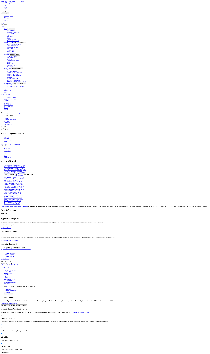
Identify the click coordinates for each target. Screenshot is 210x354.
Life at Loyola (7, 68)
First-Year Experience (12, 69)
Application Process (6, 228)
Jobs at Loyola (7, 124)
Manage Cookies (9, 293)
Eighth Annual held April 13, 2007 (13, 193)
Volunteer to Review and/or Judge (9, 240)
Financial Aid (10, 48)
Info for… (4, 11)
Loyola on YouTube (9, 254)
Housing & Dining (12, 71)
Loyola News (7, 277)
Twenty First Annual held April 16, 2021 (14, 173)
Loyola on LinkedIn (9, 256)
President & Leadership (13, 41)
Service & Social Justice (13, 80)
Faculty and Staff (8, 106)
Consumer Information (10, 290)
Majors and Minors (9, 273)
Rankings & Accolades (13, 32)
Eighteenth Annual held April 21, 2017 (14, 178)
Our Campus (10, 33)
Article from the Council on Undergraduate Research (14, 206)
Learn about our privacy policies (9, 303)
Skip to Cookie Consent (18, 1)
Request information (6, 249)
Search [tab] (5, 17)
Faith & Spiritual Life (12, 78)
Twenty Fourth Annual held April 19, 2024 (15, 168)
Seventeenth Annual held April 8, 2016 (14, 180)
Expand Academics (15, 54)
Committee (7, 150)
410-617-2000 (4, 264)
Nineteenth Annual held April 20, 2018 (14, 177)
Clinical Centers (8, 280)
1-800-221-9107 (14, 264)
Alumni (6, 108)
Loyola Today (7, 140)
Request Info (7, 90)
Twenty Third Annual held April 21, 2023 (15, 170)
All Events (6, 138)
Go (20, 113)
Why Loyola (10, 50)
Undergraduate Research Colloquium (10, 144)
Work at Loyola (8, 103)
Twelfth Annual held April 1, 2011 (13, 187)
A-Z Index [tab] (6, 20)
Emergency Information (10, 282)
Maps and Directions (9, 279)
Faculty (9, 62)
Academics (7, 54)
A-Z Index (6, 276)
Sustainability (10, 36)
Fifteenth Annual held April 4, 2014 (13, 183)
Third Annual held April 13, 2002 (12, 201)
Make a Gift (7, 102)
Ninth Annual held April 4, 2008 (12, 192)
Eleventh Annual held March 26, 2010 (14, 189)
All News (6, 137)
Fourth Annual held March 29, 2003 (13, 199)
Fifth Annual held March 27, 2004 (13, 198)
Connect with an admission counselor (21, 249)
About (5, 29)
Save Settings (4, 352)
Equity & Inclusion (12, 35)
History (9, 38)
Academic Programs (12, 56)
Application (7, 148)
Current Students (8, 105)
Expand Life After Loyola (19, 83)
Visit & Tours (10, 51)
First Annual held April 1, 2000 (12, 204)
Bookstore (6, 121)
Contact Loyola (5, 267)
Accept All (3, 305)
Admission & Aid (8, 42)
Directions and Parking (10, 99)
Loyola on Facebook (9, 251)
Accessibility (7, 292)
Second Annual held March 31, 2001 (13, 202)
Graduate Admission (12, 45)
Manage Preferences (21, 305)
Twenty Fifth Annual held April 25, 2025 (14, 167)
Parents (6, 109)
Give (5, 8)
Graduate (9, 59)
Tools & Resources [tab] (9, 19)
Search (2, 26)
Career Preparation (12, 84)
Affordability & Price (12, 47)
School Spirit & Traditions (14, 75)
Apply (5, 7)
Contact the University (10, 97)
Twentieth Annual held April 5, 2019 (13, 176)
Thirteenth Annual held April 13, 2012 (14, 186)
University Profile (11, 30)
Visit (5, 5)
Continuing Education (13, 60)
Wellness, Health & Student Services (16, 81)
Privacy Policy (7, 289)
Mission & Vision (11, 39)
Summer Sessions (11, 53)
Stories (5, 141)
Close (2, 23)
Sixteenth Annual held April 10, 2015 (13, 181)
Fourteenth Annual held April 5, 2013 (13, 184)
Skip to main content (6, 1)
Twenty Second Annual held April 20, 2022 (15, 171)
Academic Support (12, 65)
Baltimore (9, 77)
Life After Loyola (8, 83)
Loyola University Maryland (8, 3)
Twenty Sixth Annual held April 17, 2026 (14, 165)
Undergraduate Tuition (10, 119)
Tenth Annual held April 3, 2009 (12, 190)
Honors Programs (11, 66)
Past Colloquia (7, 151)
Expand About (11, 29)
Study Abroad (10, 63)
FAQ (5, 153)
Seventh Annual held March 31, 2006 (13, 195)
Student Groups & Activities (14, 72)
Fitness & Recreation (12, 74)
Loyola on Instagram (9, 253)
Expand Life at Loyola (17, 68)
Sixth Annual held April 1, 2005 (12, 196)
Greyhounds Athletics (6, 94)
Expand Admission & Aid (19, 42)
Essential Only (11, 305)
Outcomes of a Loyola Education (15, 86)
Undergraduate (11, 57)
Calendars (6, 100)
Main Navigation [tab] (8, 16)
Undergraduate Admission (14, 44)
